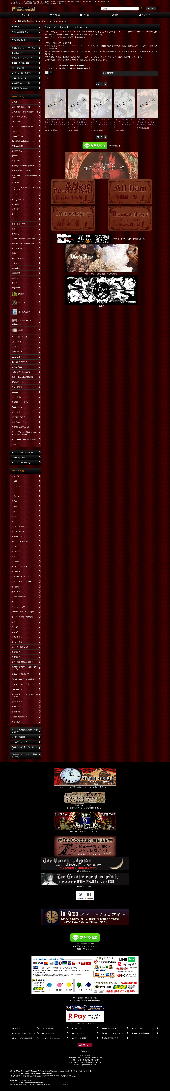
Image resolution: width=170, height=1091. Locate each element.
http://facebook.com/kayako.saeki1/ (74, 68)
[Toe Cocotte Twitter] (80, 895)
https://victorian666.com (41, 1073)
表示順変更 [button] (109, 73)
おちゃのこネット (81, 1089)
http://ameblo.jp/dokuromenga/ (72, 65)
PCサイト (86, 1045)
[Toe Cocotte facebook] (89, 895)
